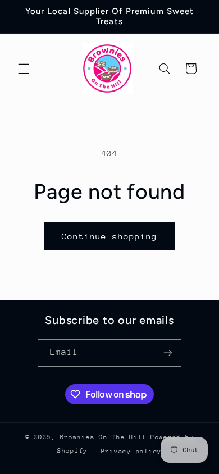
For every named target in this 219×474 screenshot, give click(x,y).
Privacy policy (131, 451)
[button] (23, 68)
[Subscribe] (168, 353)
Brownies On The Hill (103, 437)
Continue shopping (110, 236)
